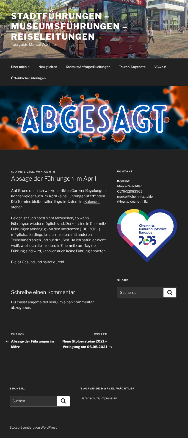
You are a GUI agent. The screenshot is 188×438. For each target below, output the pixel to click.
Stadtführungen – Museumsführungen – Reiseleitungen (69, 26)
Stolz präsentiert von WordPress (33, 427)
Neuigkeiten (48, 67)
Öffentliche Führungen (28, 78)
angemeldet (38, 302)
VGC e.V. (160, 67)
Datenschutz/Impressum (98, 398)
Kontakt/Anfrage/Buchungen (88, 67)
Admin (49, 171)
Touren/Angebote (132, 67)
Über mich (19, 67)
